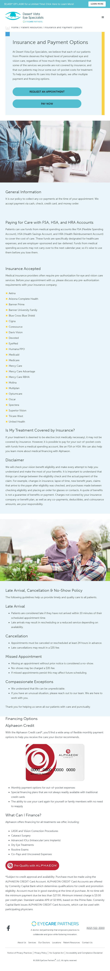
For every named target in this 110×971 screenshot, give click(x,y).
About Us (22, 942)
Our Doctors (44, 942)
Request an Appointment (47, 91)
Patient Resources (31, 27)
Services (32, 942)
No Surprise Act (56, 953)
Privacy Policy (40, 953)
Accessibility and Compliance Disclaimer (84, 953)
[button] (103, 17)
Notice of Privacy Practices (19, 953)
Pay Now (47, 103)
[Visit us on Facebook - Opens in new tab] (8, 928)
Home (14, 27)
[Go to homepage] (24, 17)
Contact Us (87, 942)
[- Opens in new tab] (32, 865)
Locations (56, 942)
